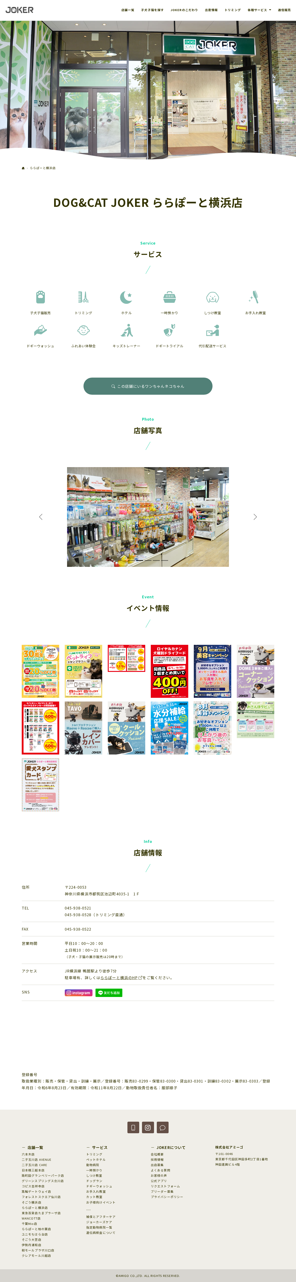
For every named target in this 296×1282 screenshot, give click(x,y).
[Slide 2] (139, 560)
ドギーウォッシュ (99, 1186)
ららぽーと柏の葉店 (36, 1229)
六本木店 (28, 1154)
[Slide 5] (164, 560)
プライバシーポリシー (167, 1197)
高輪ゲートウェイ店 (36, 1191)
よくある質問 (160, 1170)
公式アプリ (159, 1181)
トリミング (233, 10)
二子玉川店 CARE (34, 1165)
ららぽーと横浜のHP (119, 977)
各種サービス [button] (258, 10)
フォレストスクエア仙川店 (41, 1197)
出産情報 (211, 10)
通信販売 (284, 10)
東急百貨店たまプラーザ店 (41, 1213)
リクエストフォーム (165, 1186)
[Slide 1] (131, 560)
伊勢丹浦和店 (31, 1245)
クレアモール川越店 (36, 1255)
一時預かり (94, 1170)
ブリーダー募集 (162, 1191)
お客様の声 (159, 1175)
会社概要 (157, 1154)
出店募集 (157, 1165)
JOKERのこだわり (184, 10)
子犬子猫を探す (152, 10)
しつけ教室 (94, 1175)
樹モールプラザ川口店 (38, 1250)
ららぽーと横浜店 (35, 1207)
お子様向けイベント (101, 1202)
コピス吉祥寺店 (33, 1186)
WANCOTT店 (31, 1218)
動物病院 (92, 1165)
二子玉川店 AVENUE (36, 1159)
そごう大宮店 (31, 1239)
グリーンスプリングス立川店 (43, 1181)
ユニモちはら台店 (35, 1234)
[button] (133, 1127)
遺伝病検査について (101, 1232)
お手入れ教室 (96, 1191)
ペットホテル (96, 1159)
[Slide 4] (156, 560)
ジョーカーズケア (99, 1222)
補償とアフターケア (101, 1216)
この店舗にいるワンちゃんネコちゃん (151, 386)
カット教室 (94, 1197)
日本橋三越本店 (33, 1170)
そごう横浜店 (31, 1202)
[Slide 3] (148, 560)
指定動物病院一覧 (99, 1227)
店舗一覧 (127, 10)
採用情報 (157, 1159)
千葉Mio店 (29, 1223)
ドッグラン (94, 1181)
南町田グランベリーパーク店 (43, 1175)
